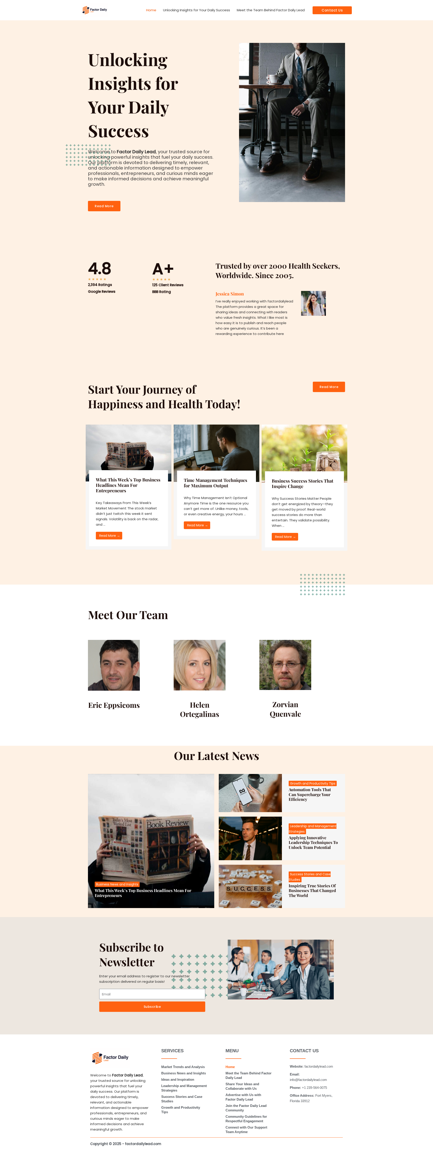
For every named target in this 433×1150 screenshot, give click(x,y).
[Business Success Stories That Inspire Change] (304, 453)
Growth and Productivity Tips (312, 783)
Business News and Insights (117, 884)
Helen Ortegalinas (199, 709)
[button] (332, 10)
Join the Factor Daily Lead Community (246, 1108)
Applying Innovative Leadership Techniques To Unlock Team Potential (313, 842)
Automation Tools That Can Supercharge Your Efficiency (310, 794)
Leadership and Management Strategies (184, 1088)
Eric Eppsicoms (114, 705)
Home (151, 10)
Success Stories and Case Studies (181, 1099)
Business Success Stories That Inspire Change (302, 483)
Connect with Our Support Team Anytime (246, 1129)
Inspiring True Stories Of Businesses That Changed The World (312, 890)
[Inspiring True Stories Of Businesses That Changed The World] (250, 886)
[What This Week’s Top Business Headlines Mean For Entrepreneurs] (128, 452)
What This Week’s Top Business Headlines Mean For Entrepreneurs (128, 484)
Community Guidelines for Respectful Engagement (246, 1119)
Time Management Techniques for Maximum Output (215, 482)
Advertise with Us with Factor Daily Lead (243, 1097)
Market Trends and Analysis (183, 1067)
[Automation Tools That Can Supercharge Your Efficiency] (250, 793)
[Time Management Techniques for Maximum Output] (216, 453)
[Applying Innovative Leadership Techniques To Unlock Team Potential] (250, 838)
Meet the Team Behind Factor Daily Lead (271, 10)
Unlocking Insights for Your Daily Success (196, 10)
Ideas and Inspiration (177, 1079)
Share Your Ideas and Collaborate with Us (242, 1086)
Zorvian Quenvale (285, 708)
